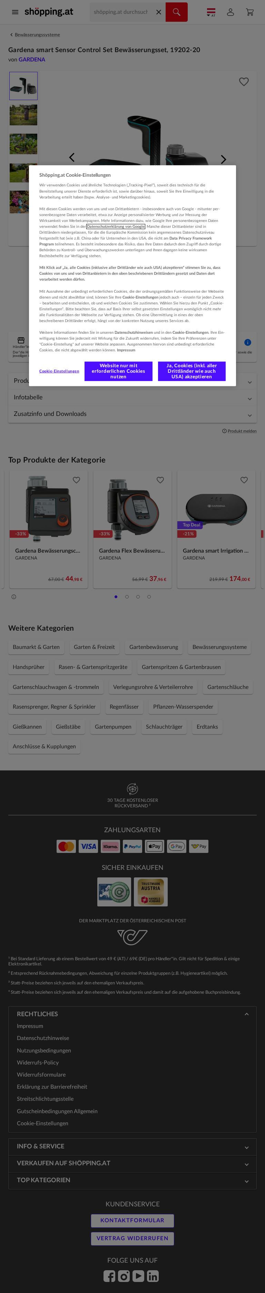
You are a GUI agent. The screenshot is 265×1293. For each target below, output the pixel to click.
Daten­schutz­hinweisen (134, 332)
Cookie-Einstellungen (59, 371)
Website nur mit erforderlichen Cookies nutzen (118, 371)
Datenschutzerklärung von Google (116, 227)
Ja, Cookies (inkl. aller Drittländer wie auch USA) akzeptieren (192, 371)
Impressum (126, 350)
